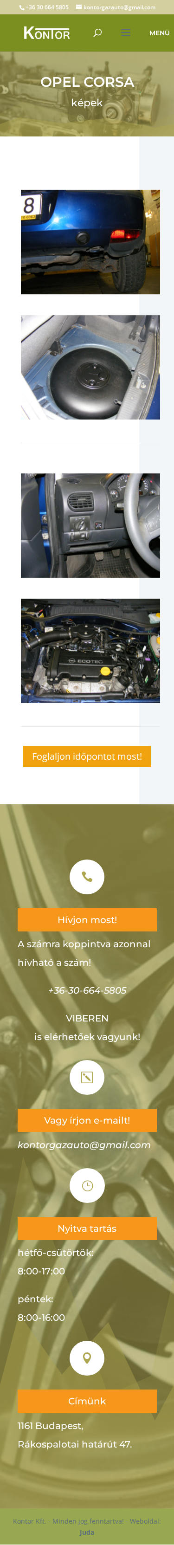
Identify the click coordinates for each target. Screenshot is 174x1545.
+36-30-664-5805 (87, 990)
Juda (87, 1532)
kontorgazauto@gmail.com (84, 1145)
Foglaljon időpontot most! (87, 756)
